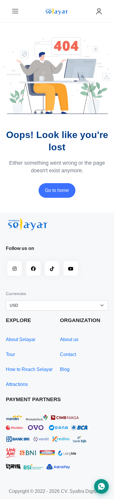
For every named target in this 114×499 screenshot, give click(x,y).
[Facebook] (33, 268)
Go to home (57, 190)
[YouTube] (70, 268)
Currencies (16, 293)
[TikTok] (52, 268)
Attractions (17, 384)
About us (69, 339)
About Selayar (20, 339)
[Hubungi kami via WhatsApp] (101, 486)
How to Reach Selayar (29, 369)
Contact (68, 354)
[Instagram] (14, 268)
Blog (65, 369)
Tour (10, 354)
